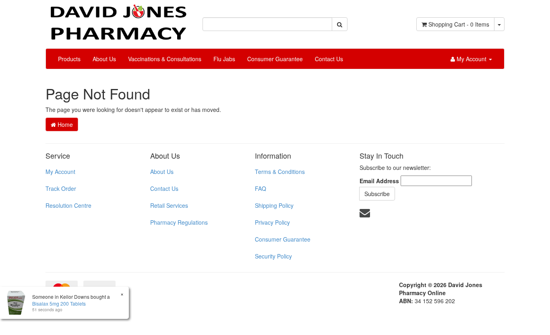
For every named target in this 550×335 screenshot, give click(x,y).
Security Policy (273, 256)
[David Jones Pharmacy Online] (117, 19)
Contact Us (329, 59)
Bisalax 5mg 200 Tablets (59, 303)
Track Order (60, 188)
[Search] (339, 24)
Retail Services (169, 205)
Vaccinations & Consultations (164, 59)
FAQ (260, 188)
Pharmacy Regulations (179, 222)
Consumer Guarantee (275, 59)
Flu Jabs (224, 59)
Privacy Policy (272, 222)
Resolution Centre (68, 205)
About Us (104, 59)
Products (69, 59)
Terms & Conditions (280, 172)
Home (64, 124)
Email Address (379, 181)
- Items (458, 24)
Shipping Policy (274, 205)
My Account (60, 172)
